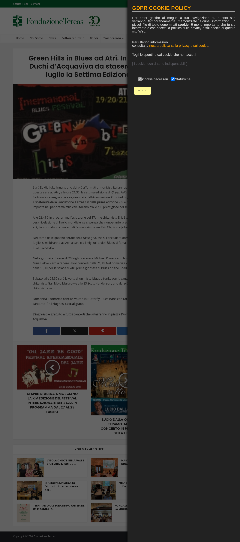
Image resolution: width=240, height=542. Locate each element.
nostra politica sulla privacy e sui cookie (178, 46)
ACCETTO (142, 91)
